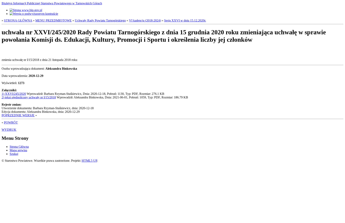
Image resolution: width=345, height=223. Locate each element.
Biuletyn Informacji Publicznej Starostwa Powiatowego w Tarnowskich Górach (52, 3)
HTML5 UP (89, 160)
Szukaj (14, 154)
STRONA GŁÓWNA (18, 20)
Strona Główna (19, 146)
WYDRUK (9, 129)
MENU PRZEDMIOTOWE (53, 20)
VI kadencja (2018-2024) (145, 20)
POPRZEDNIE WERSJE (18, 115)
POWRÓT (11, 122)
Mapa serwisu (18, 150)
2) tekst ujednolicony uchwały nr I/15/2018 (29, 97)
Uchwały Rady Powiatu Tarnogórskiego (100, 20)
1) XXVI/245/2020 (14, 93)
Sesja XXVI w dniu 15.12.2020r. (185, 20)
